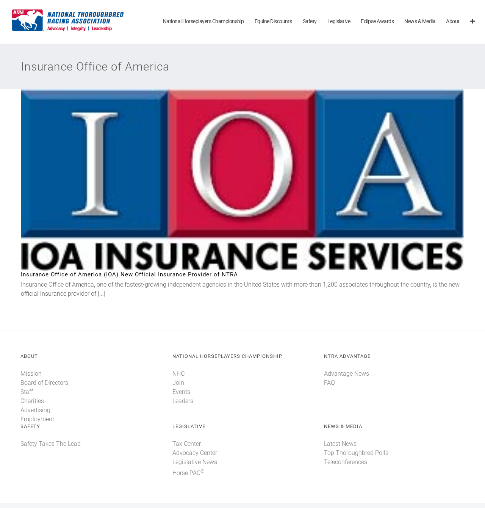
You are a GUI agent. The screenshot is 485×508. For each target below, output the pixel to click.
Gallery (255, 180)
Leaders (182, 401)
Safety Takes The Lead (50, 443)
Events (181, 391)
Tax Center (186, 443)
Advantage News (346, 373)
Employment (37, 419)
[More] (472, 21)
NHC (178, 373)
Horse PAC (188, 473)
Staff (26, 391)
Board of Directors (44, 382)
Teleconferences (345, 462)
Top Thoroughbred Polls (356, 452)
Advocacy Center (194, 452)
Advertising (35, 410)
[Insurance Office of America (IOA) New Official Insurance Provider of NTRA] (242, 180)
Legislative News (194, 462)
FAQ (329, 382)
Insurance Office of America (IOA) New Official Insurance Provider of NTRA (230, 180)
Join (178, 382)
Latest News (340, 443)
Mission (31, 373)
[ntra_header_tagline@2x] (68, 11)
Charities (32, 401)
